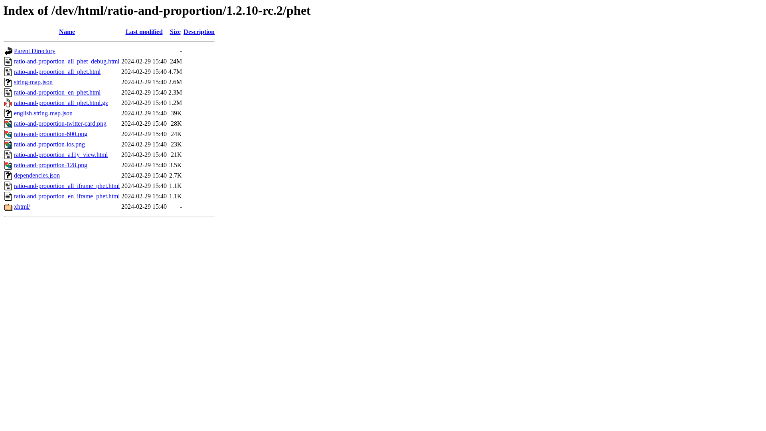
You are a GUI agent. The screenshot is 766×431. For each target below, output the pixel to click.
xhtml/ (22, 206)
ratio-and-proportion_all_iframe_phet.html (67, 185)
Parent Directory (34, 50)
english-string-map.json (43, 113)
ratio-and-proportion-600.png (50, 133)
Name (67, 31)
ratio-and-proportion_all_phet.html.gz (61, 102)
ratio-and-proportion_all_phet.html (57, 71)
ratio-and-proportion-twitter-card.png (60, 123)
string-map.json (33, 82)
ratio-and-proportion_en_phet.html (57, 92)
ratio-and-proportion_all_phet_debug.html (66, 61)
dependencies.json (37, 175)
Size (175, 31)
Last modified (144, 31)
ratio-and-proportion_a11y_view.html (61, 154)
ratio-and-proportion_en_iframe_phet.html (67, 196)
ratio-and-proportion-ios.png (49, 144)
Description (199, 31)
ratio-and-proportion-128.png (50, 165)
